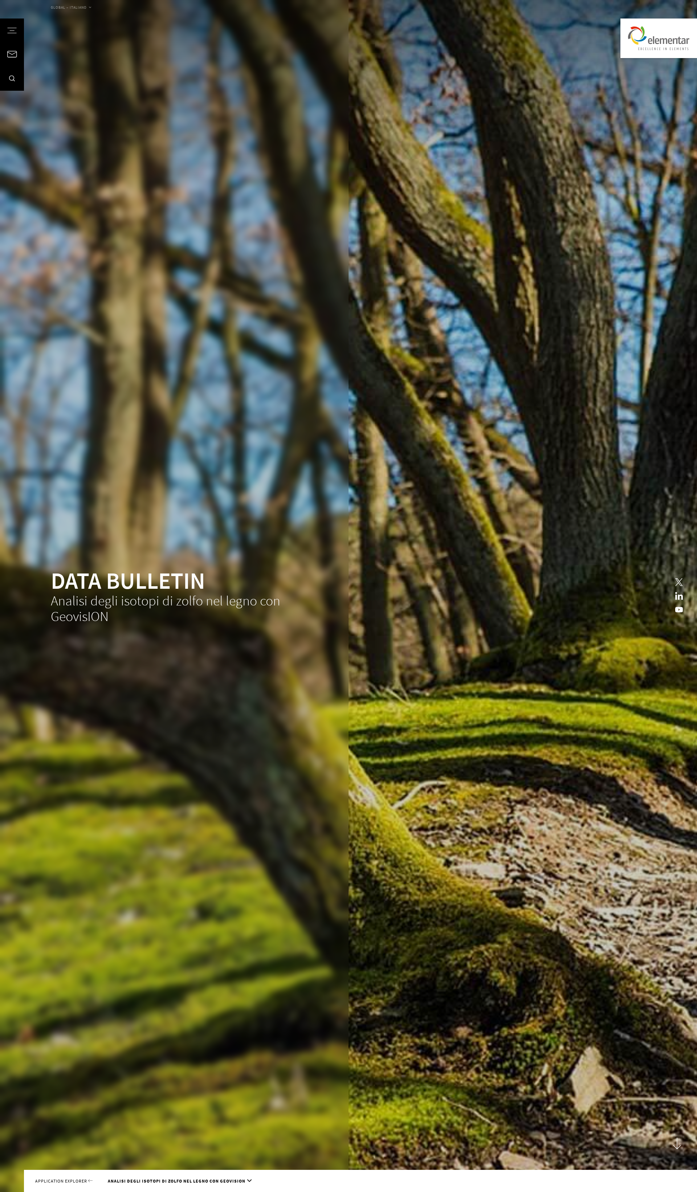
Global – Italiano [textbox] (69, 7)
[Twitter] (679, 582)
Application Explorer (61, 1181)
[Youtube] (679, 609)
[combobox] (71, 8)
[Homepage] (658, 38)
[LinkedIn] (679, 596)
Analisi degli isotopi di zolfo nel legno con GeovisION (176, 1181)
